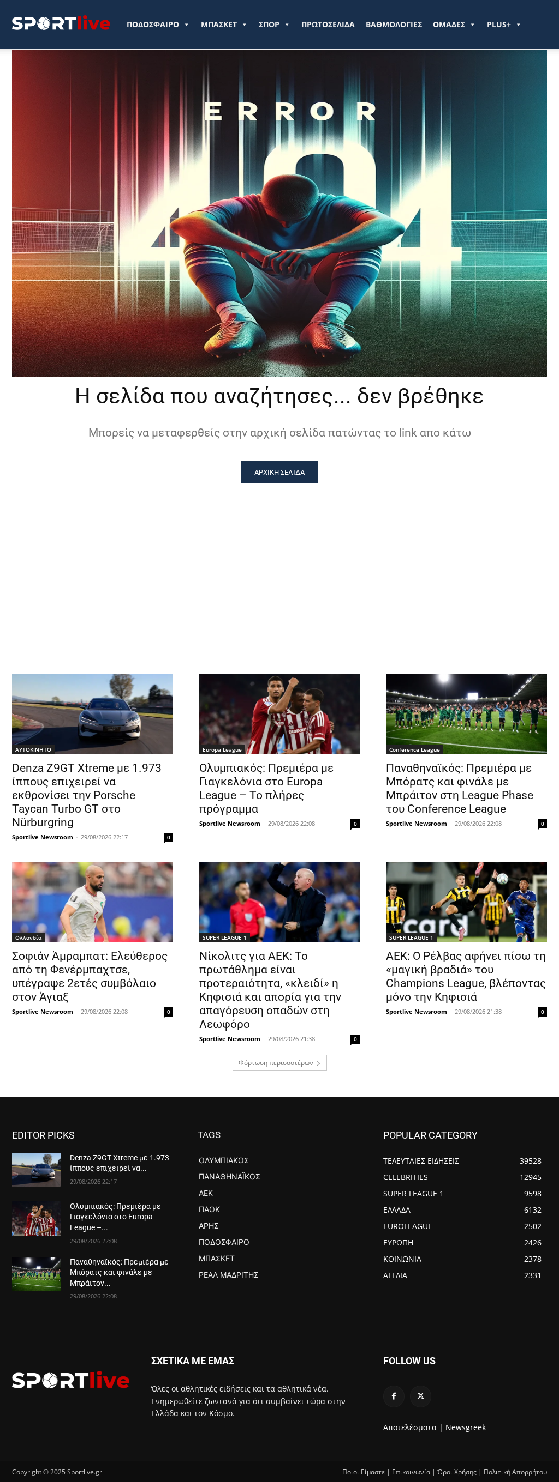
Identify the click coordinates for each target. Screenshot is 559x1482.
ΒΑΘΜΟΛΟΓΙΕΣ (394, 24)
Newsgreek (465, 1427)
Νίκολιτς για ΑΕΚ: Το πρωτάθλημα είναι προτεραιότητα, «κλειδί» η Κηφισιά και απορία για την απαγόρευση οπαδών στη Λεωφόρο (270, 990)
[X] (420, 1396)
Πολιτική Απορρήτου (515, 1472)
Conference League (414, 749)
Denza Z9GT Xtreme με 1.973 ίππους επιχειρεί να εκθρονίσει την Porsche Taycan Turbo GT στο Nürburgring (87, 795)
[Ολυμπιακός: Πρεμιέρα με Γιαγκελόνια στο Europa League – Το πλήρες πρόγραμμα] (279, 714)
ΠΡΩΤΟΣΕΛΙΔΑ (328, 24)
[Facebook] (394, 1396)
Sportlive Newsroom (42, 837)
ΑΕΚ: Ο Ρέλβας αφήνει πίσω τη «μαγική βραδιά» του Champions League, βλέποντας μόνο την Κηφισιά (466, 976)
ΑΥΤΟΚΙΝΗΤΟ (33, 749)
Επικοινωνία (411, 1472)
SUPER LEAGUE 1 (225, 937)
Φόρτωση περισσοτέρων (276, 1062)
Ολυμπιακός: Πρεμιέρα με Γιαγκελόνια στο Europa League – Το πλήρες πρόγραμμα (266, 788)
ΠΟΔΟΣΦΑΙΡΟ (153, 24)
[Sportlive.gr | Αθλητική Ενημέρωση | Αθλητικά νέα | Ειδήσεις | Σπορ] (70, 1379)
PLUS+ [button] (499, 24)
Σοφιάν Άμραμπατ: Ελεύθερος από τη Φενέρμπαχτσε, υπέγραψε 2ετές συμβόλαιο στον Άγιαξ (90, 976)
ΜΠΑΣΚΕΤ (219, 24)
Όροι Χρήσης (457, 1472)
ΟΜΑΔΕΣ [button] (449, 24)
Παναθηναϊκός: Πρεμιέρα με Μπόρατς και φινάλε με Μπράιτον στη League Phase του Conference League (459, 788)
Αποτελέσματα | (413, 1427)
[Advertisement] (279, 565)
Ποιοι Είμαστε (363, 1472)
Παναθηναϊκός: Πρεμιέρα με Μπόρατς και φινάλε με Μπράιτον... (119, 1272)
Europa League (222, 749)
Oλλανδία (28, 937)
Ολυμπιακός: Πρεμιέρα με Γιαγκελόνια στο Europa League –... (115, 1217)
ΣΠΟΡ (269, 24)
